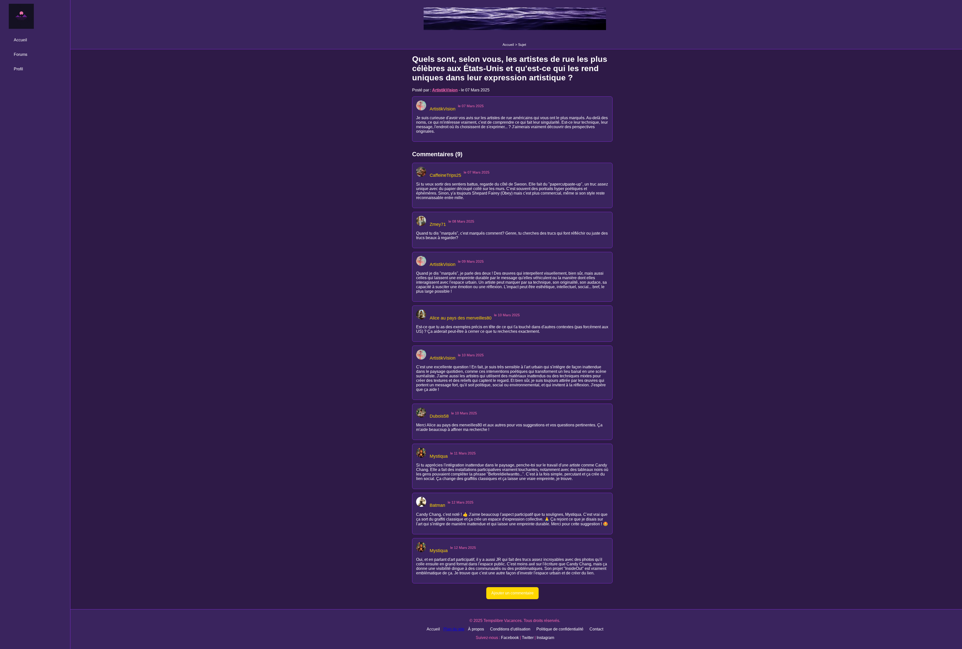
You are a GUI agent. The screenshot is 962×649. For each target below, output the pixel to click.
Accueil (508, 45)
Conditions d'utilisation (510, 629)
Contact (596, 629)
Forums (20, 54)
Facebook (510, 637)
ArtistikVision (445, 90)
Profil (18, 69)
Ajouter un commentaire (512, 593)
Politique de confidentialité (559, 629)
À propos (476, 629)
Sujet (522, 45)
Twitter (528, 637)
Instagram (545, 637)
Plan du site (453, 629)
